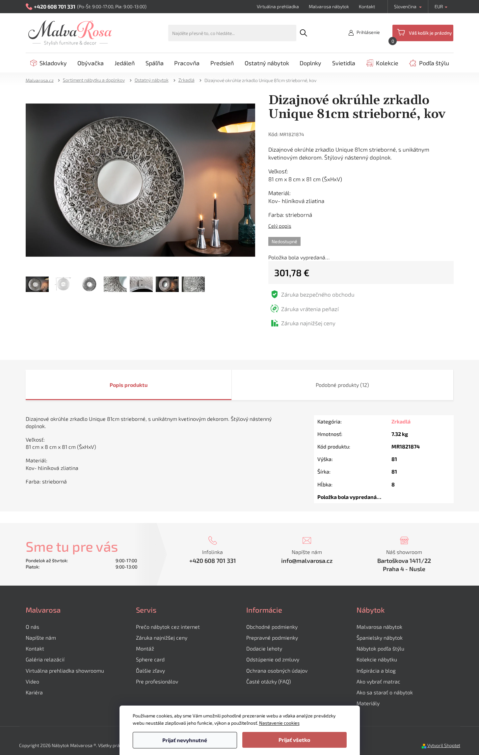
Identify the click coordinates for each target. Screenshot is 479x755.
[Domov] (42, 80)
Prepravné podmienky (272, 637)
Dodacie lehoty (264, 648)
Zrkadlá (401, 421)
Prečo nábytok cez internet (168, 627)
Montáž (145, 648)
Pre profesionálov (157, 681)
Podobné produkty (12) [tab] (342, 385)
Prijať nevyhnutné (184, 740)
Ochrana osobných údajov (276, 670)
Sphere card (150, 659)
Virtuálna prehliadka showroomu (65, 670)
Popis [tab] (116, 385)
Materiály (368, 703)
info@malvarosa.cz (307, 560)
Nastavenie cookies (279, 723)
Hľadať (303, 33)
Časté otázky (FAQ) (268, 681)
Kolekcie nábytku (377, 659)
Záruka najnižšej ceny (161, 637)
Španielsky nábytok (380, 637)
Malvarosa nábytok (329, 6)
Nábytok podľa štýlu (380, 648)
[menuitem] (48, 63)
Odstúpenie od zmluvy (272, 659)
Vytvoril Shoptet (443, 745)
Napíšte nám (41, 637)
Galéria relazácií (45, 659)
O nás (32, 627)
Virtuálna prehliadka (278, 6)
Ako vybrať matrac (378, 681)
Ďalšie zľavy (150, 670)
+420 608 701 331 (212, 560)
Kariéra (34, 692)
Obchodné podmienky (272, 627)
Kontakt (367, 6)
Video (32, 681)
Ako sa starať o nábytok (385, 692)
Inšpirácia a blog (376, 670)
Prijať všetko (294, 740)
